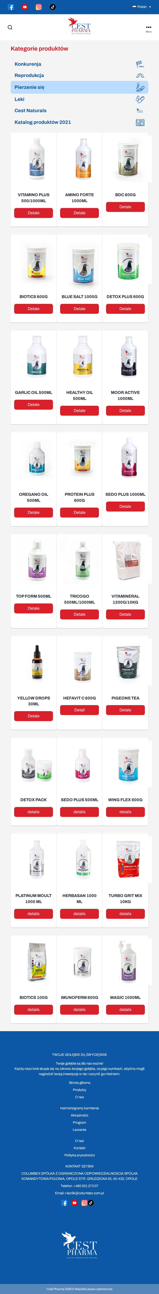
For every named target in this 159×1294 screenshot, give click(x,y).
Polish (142, 7)
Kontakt (79, 1148)
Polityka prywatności (79, 1155)
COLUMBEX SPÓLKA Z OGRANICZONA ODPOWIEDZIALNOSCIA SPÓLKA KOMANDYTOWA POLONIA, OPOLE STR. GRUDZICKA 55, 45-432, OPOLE (79, 1176)
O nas (79, 1097)
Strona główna (79, 1083)
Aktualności (79, 1115)
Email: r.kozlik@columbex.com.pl (79, 1193)
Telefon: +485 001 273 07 (79, 1186)
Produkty (79, 1090)
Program (79, 1122)
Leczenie (79, 1130)
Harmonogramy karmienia (79, 1108)
